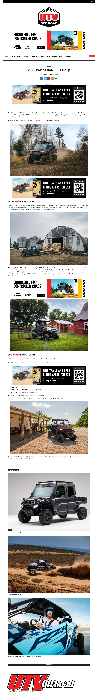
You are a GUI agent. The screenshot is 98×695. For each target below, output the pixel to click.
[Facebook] (41, 78)
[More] (56, 78)
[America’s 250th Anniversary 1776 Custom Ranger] (49, 502)
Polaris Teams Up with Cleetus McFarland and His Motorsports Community (24, 656)
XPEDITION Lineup (40, 121)
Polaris (16, 63)
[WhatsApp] (52, 78)
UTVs (13, 63)
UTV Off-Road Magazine (47, 74)
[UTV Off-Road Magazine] (40, 74)
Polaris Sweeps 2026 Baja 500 (14, 594)
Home (9, 63)
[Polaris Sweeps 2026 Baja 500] (49, 564)
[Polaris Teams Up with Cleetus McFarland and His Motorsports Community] (49, 626)
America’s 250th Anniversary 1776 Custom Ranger (19, 532)
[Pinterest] (48, 78)
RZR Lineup (24, 121)
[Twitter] (45, 78)
